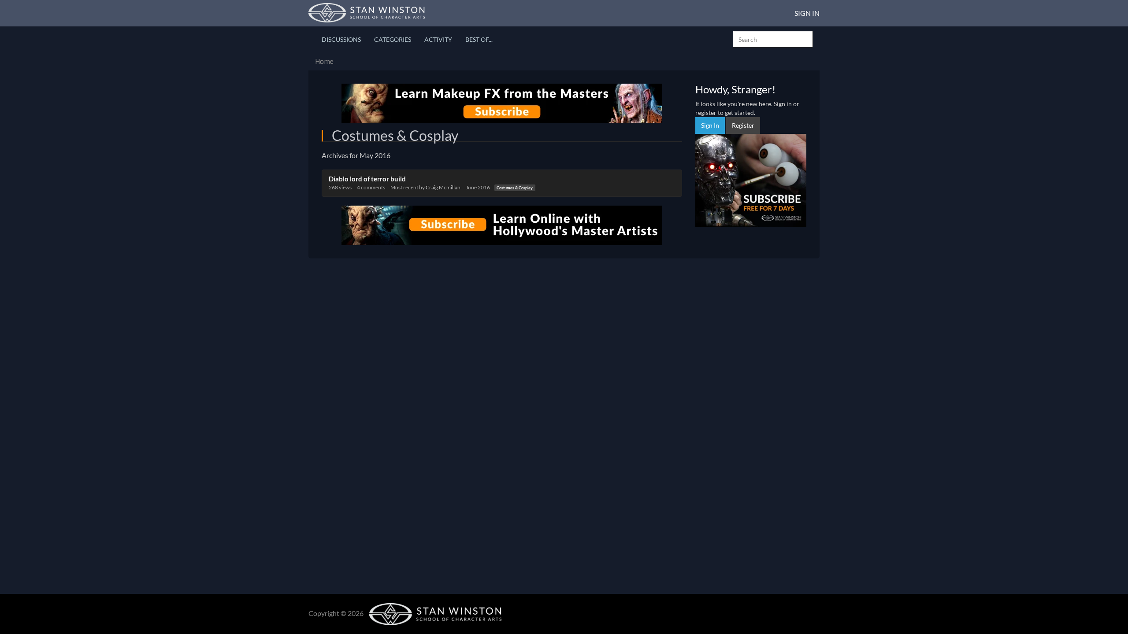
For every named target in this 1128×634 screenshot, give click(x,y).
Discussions (341, 39)
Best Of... (479, 39)
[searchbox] (773, 39)
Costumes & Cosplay (515, 187)
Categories (392, 39)
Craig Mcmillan (443, 187)
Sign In (807, 13)
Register (743, 125)
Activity (438, 39)
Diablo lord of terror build (367, 179)
